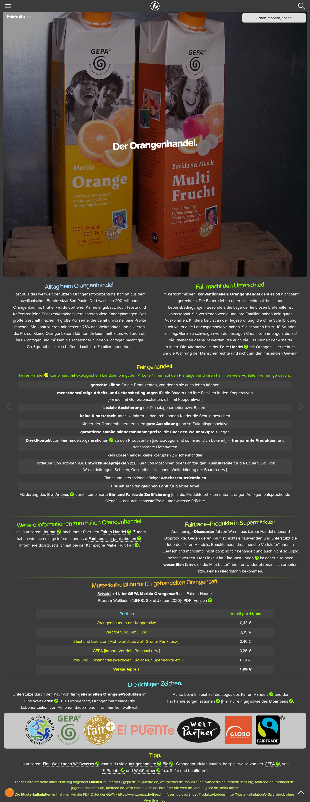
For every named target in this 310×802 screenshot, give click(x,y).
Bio (165, 764)
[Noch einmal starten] (155, 5)
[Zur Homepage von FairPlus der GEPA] (99, 729)
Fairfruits (19, 16)
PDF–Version (195, 600)
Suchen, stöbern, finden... (274, 17)
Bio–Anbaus (58, 494)
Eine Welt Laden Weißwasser (68, 764)
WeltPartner (144, 770)
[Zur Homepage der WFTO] (39, 729)
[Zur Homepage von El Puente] (146, 729)
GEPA (270, 764)
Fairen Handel (113, 532)
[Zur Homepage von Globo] (238, 729)
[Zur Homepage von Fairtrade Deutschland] (270, 729)
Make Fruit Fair (120, 545)
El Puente (111, 770)
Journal (49, 532)
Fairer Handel (31, 375)
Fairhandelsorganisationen (84, 440)
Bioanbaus (278, 701)
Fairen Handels (254, 694)
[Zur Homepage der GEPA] (69, 729)
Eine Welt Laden (239, 558)
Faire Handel (231, 347)
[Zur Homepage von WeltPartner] (199, 729)
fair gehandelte (142, 764)
